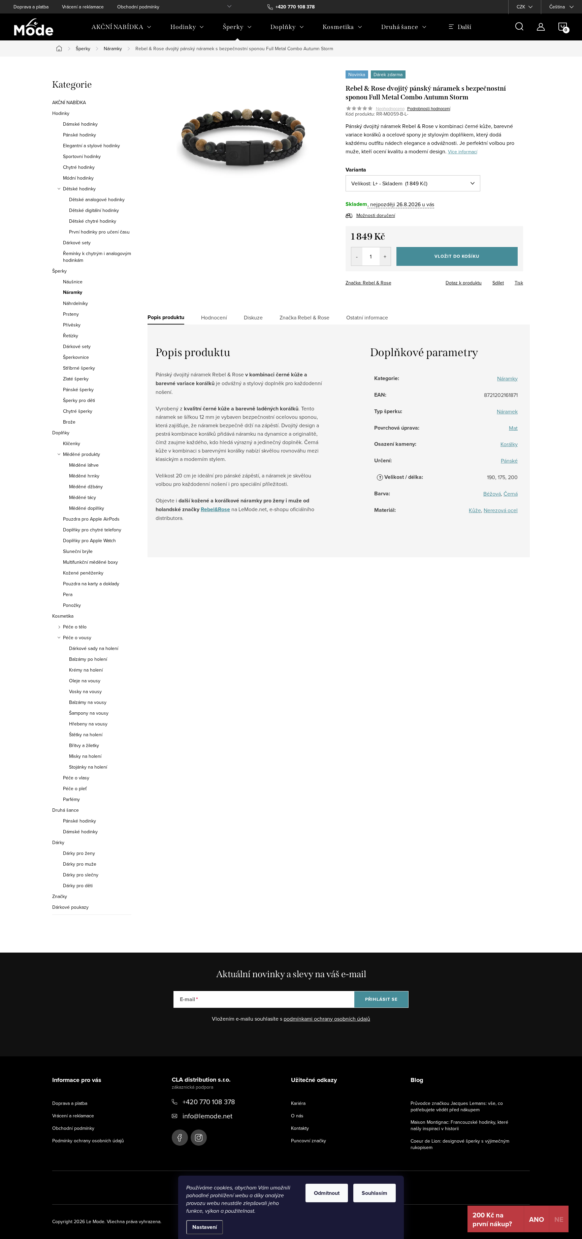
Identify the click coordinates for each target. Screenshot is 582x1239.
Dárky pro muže (79, 864)
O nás (297, 1116)
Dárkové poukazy (70, 907)
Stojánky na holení (88, 767)
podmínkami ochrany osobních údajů (327, 1018)
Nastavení (204, 1227)
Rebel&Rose (215, 509)
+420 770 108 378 (209, 1102)
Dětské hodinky (79, 188)
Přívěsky (71, 324)
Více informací (462, 151)
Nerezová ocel (501, 510)
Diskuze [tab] (253, 317)
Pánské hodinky (79, 134)
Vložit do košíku (456, 256)
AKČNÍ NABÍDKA (69, 102)
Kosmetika (62, 616)
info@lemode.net (207, 1116)
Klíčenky (71, 443)
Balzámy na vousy (87, 702)
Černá (511, 493)
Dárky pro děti (78, 885)
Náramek (507, 411)
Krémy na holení (86, 670)
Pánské (509, 460)
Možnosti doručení (375, 215)
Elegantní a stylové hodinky (91, 145)
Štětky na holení (85, 734)
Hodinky (60, 113)
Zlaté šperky (76, 378)
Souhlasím (374, 1193)
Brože (69, 422)
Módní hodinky (78, 178)
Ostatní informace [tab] (367, 317)
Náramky (72, 292)
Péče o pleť (75, 788)
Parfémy (71, 799)
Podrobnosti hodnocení (428, 108)
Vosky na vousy (85, 691)
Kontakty (300, 1128)
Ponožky (72, 605)
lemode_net (199, 1137)
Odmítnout (327, 1193)
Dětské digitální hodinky (94, 210)
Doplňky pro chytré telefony (92, 529)
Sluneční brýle (78, 551)
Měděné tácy (82, 497)
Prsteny (71, 314)
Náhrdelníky (75, 303)
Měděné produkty (81, 454)
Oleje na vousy (84, 680)
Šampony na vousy (88, 713)
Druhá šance (65, 810)
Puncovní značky (308, 1141)
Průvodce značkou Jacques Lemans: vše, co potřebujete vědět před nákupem (457, 1106)
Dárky (58, 842)
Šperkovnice (76, 357)
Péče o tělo (75, 626)
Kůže (475, 510)
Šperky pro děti (79, 400)
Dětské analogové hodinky (97, 199)
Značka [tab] (304, 317)
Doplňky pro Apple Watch (89, 540)
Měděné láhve (84, 465)
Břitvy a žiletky (84, 745)
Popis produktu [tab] (166, 317)
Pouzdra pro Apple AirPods (91, 519)
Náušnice (73, 281)
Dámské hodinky (80, 124)
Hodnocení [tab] (214, 317)
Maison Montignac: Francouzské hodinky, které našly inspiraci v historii (459, 1125)
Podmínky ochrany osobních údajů (88, 1140)
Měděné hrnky (84, 475)
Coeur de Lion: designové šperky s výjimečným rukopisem (460, 1144)
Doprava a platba (30, 6)
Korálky (509, 444)
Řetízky (70, 335)
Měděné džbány (86, 486)
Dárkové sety (77, 242)
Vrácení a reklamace (83, 6)
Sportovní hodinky (82, 156)
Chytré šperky (77, 411)
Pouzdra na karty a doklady (91, 583)
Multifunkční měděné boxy (90, 562)
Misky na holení (85, 756)
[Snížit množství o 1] (356, 256)
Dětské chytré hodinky (92, 221)
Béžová (492, 493)
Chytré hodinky (79, 167)
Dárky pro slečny (80, 874)
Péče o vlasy (76, 777)
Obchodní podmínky (138, 6)
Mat (513, 428)
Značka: (368, 282)
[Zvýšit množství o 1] (385, 256)
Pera (67, 594)
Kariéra (298, 1103)
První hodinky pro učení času (99, 231)
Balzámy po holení (88, 659)
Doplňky (60, 432)
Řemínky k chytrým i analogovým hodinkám (97, 257)
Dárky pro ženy (79, 853)
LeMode (180, 1137)
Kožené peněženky (83, 572)
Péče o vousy (77, 637)
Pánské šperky (78, 389)
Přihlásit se (381, 999)
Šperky (59, 271)
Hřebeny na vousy (88, 723)
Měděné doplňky (86, 508)
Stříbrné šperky (79, 368)
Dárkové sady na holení (93, 648)
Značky (59, 896)
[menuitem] (121, 26)
